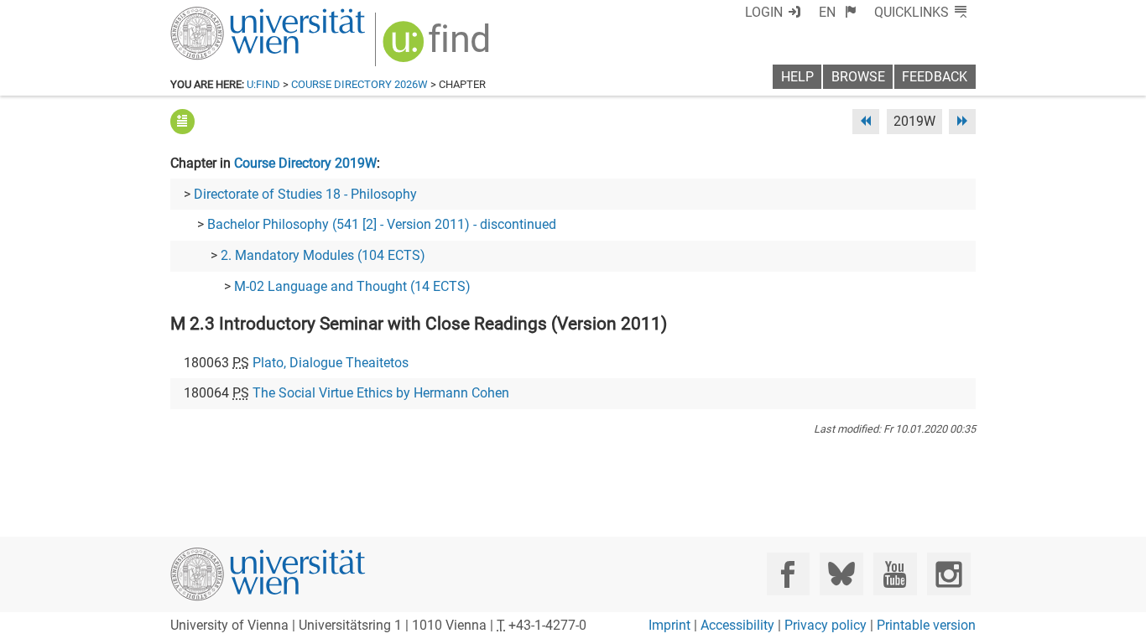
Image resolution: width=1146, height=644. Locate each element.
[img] (438, 47)
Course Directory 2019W (305, 163)
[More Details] (182, 121)
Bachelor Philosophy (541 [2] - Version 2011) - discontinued (381, 224)
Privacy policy (825, 625)
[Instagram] (948, 574)
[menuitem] (837, 12)
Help (797, 77)
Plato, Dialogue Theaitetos (331, 363)
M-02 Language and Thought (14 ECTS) (352, 286)
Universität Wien (228, 15)
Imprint (669, 625)
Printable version (926, 625)
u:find (263, 84)
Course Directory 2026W (359, 84)
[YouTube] (894, 574)
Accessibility (737, 625)
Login (764, 12)
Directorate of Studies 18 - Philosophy (305, 194)
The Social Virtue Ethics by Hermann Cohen (381, 393)
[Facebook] (788, 574)
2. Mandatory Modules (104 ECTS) (323, 255)
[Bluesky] (841, 574)
